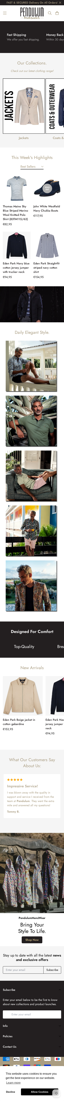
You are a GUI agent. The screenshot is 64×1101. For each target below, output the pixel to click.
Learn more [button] (13, 1082)
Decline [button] (10, 1091)
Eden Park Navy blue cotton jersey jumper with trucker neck (16, 267)
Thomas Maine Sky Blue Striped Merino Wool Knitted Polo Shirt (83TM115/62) (15, 212)
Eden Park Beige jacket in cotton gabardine (19, 722)
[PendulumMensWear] (32, 13)
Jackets (24, 138)
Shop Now (32, 940)
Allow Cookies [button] (39, 1091)
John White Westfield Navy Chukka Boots (46, 208)
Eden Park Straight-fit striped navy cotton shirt (46, 267)
